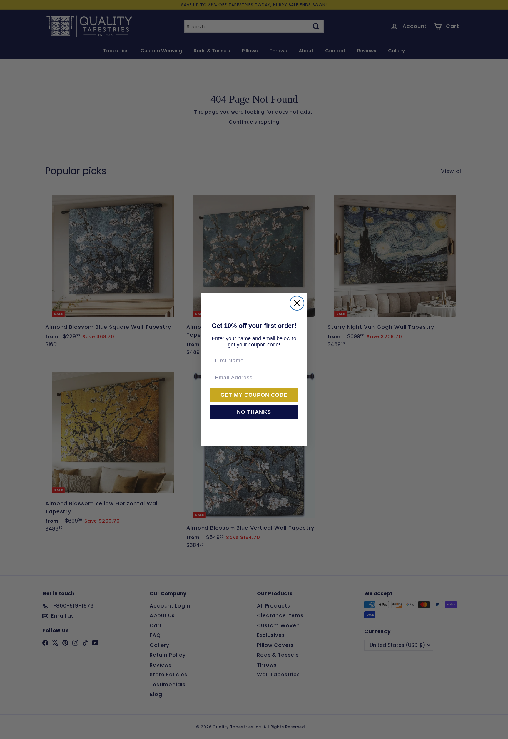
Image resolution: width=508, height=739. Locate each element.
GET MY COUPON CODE (254, 395)
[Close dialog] (297, 303)
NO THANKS (254, 412)
